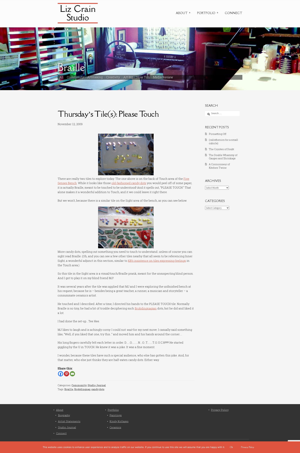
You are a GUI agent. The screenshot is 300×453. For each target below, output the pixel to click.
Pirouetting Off (217, 134)
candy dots (97, 389)
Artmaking (95, 77)
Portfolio (206, 13)
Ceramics (115, 427)
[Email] (72, 373)
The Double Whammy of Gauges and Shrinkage (223, 156)
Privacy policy (247, 447)
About (182, 13)
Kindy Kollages (119, 421)
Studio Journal (97, 385)
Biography (64, 415)
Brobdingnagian (146, 308)
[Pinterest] (66, 373)
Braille (68, 389)
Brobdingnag (82, 389)
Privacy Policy (220, 410)
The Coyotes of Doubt (221, 149)
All (61, 77)
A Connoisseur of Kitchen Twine (219, 166)
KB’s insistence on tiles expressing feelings (157, 260)
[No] (295, 447)
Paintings (116, 415)
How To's (143, 77)
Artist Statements (69, 421)
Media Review (163, 77)
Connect (233, 13)
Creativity (113, 77)
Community (75, 77)
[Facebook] (60, 373)
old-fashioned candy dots (128, 183)
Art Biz (128, 77)
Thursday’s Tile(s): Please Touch (108, 114)
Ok (231, 447)
